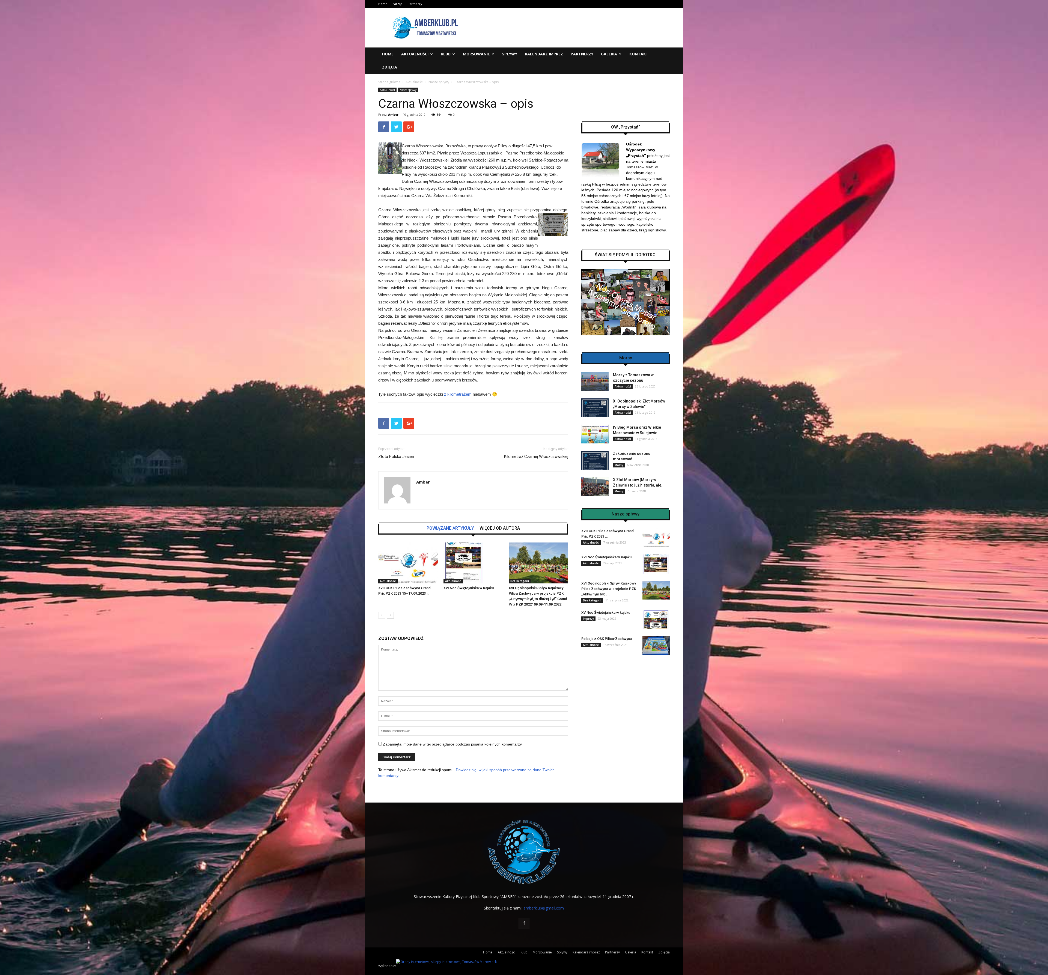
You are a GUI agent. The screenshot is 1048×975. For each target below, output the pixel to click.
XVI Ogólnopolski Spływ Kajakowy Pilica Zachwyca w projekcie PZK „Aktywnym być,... (608, 588)
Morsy (619, 465)
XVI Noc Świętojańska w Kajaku (468, 588)
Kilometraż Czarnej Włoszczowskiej (536, 456)
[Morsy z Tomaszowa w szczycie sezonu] (595, 381)
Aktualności (414, 53)
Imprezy (588, 619)
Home (382, 4)
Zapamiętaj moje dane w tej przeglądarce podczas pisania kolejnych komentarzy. (453, 744)
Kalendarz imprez (544, 53)
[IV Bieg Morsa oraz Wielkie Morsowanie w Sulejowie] (595, 434)
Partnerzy (415, 4)
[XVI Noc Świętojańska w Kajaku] (473, 562)
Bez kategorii (519, 581)
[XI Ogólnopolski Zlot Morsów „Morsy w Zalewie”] (595, 407)
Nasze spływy (438, 82)
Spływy (509, 53)
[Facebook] (524, 923)
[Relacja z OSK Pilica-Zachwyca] (656, 645)
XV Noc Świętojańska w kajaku (605, 612)
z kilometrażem (458, 394)
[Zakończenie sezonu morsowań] (595, 460)
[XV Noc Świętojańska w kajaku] (656, 619)
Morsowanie (476, 53)
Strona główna (389, 82)
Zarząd (397, 4)
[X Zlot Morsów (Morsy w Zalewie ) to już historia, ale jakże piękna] (595, 486)
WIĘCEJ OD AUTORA (500, 528)
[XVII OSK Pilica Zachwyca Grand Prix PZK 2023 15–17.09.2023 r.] (408, 562)
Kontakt (638, 53)
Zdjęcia (389, 67)
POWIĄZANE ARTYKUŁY (450, 528)
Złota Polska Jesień (396, 456)
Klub (446, 53)
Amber (393, 114)
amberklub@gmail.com (543, 908)
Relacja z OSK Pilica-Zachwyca (606, 639)
